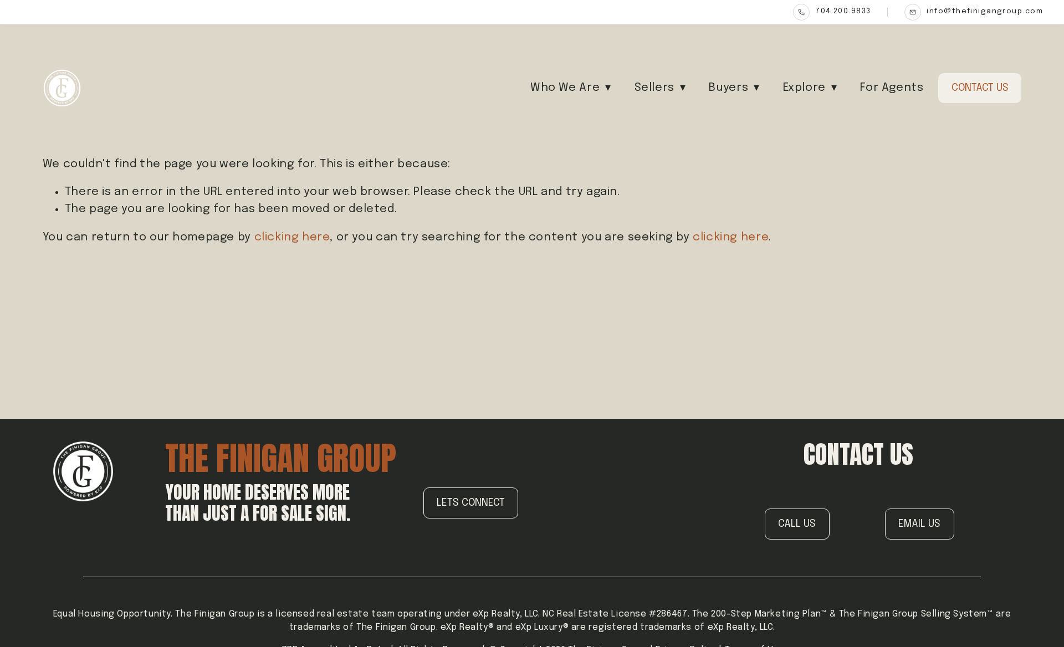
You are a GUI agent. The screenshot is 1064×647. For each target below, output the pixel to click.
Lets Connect (471, 503)
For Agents (891, 88)
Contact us (980, 88)
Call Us (797, 524)
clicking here (292, 237)
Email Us (919, 524)
